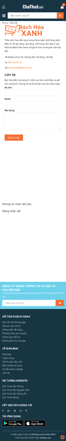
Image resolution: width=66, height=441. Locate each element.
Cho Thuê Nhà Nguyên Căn (15, 389)
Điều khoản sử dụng (12, 365)
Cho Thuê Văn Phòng (12, 386)
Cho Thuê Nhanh (10, 397)
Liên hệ (6, 372)
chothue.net (45, 437)
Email (8, 98)
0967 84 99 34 (15, 62)
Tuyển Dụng (8, 357)
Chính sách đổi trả (11, 336)
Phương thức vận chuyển (14, 333)
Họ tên (8, 87)
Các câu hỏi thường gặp (14, 322)
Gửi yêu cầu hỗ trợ (11, 325)
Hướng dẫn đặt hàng (12, 329)
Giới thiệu (7, 354)
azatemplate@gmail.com (20, 67)
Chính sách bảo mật (12, 361)
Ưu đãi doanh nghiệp (12, 369)
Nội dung (10, 110)
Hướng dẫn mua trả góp (14, 340)
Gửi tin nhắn (14, 137)
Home (5, 22)
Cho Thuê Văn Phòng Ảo (14, 393)
